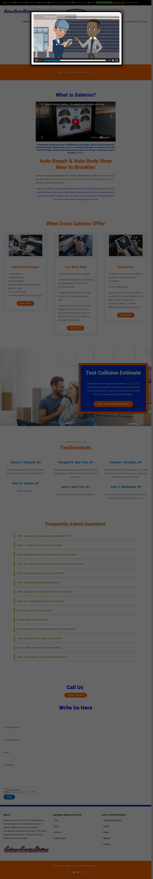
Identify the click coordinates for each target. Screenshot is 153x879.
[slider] (75, 60)
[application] (76, 38)
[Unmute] (113, 60)
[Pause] (36, 60)
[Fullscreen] (116, 60)
